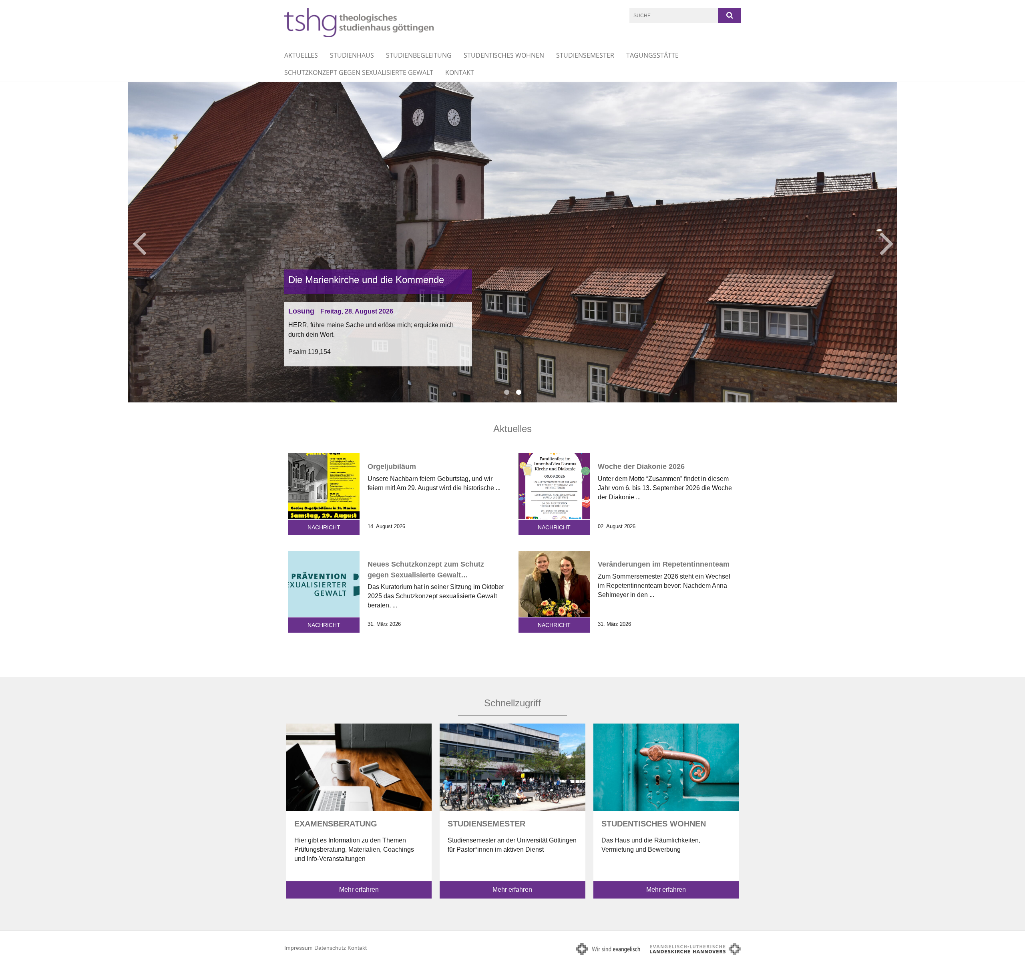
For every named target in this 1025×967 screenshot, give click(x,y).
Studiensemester (585, 55)
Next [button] (887, 242)
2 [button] (519, 392)
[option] (512, 242)
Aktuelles (301, 55)
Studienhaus (352, 55)
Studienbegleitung (419, 55)
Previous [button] (139, 242)
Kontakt (459, 72)
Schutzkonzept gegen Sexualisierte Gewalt (358, 72)
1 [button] (506, 392)
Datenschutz (330, 948)
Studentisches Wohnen (504, 55)
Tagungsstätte (652, 55)
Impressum (298, 948)
